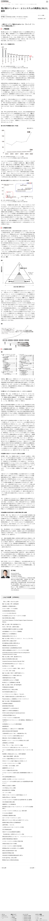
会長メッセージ (14, 915)
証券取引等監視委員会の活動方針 (10, 838)
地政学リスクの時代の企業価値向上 (10, 710)
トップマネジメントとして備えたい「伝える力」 (13, 694)
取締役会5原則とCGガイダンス (9, 636)
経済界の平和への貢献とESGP (9, 640)
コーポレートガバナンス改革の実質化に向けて (13, 735)
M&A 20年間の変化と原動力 (8, 618)
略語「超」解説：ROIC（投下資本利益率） (12, 684)
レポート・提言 (39, 918)
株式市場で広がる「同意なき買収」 (10, 689)
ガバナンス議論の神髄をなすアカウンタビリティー (14, 758)
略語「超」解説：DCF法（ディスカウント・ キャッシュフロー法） (17, 638)
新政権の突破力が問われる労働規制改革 (11, 822)
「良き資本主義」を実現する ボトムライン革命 (13, 834)
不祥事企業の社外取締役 (8, 687)
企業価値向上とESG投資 (8, 742)
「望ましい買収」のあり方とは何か (10, 601)
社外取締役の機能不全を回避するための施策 (12, 629)
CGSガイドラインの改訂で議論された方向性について (14, 761)
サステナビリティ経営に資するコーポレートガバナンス (15, 747)
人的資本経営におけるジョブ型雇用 (10, 680)
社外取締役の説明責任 (7, 703)
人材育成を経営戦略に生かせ (9, 715)
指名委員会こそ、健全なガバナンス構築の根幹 (13, 728)
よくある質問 (14, 918)
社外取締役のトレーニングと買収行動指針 (12, 724)
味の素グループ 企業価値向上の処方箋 (11, 682)
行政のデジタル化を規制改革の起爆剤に (11, 831)
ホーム (3, 4)
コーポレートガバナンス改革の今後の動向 (12, 846)
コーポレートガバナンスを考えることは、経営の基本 (14, 810)
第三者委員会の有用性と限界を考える (11, 643)
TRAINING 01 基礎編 (27, 915)
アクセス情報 (14, 920)
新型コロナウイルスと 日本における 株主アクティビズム (15, 820)
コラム (13, 4)
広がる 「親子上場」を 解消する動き (10, 626)
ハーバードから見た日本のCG (9, 613)
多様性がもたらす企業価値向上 (9, 633)
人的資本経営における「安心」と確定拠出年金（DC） (14, 733)
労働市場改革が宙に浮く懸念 (9, 677)
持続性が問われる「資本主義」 (9, 797)
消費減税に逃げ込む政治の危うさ (10, 645)
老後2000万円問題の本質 (8, 853)
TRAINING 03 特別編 (27, 918)
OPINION (16, 4)
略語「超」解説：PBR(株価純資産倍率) (11, 701)
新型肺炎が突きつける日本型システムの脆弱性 (13, 848)
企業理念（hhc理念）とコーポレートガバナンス (13, 779)
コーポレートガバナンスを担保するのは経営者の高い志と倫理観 (17, 799)
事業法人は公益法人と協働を (9, 785)
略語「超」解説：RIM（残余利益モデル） (12, 624)
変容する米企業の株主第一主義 (9, 850)
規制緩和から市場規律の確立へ (9, 606)
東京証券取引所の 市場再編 (8, 790)
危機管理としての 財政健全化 (9, 804)
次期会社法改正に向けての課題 (9, 843)
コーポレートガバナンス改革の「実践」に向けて (13, 668)
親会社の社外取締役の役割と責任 (10, 659)
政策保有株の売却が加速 (8, 705)
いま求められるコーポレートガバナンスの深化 (13, 827)
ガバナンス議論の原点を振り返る (10, 770)
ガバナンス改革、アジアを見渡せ (10, 608)
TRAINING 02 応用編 (27, 917)
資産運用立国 (5, 726)
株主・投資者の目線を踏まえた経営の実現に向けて (14, 696)
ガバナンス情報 (7, 4)
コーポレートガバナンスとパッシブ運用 (11, 763)
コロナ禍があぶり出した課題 (9, 787)
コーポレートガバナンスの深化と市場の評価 (12, 841)
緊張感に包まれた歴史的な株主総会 (10, 860)
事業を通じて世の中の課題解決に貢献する (12, 738)
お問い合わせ (4, 915)
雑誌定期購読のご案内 (42, 18)
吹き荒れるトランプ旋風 (8, 666)
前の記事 (4, 867)
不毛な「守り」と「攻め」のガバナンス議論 (12, 745)
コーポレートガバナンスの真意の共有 (11, 717)
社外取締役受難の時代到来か (9, 610)
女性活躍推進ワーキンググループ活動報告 (12, 631)
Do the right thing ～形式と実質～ (9, 857)
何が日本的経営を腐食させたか (9, 691)
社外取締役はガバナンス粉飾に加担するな (12, 675)
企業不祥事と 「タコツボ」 (8, 824)
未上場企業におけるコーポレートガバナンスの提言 (14, 615)
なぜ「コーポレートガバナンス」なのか (11, 817)
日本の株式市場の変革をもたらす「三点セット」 (13, 663)
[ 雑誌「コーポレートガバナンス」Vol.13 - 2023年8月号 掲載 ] (13, 18)
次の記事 (32, 867)
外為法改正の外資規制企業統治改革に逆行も (12, 855)
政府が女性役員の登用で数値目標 (10, 731)
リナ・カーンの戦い (7, 792)
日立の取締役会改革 (7, 829)
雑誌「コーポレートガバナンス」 (42, 920)
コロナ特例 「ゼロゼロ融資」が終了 (10, 765)
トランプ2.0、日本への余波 (8, 670)
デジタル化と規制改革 (7, 813)
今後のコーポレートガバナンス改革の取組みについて (14, 794)
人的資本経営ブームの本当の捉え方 (10, 708)
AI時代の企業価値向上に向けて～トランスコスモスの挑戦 (15, 650)
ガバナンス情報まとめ (40, 915)
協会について (13, 914)
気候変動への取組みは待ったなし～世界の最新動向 (14, 753)
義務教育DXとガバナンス (8, 768)
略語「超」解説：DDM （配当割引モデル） (12, 656)
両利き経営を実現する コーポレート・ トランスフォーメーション (17, 836)
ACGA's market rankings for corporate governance (13, 712)
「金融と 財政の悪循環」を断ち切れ (10, 756)
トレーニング (25, 914)
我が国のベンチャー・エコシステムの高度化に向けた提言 (15, 740)
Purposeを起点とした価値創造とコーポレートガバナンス (15, 698)
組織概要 (13, 917)
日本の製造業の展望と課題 (8, 802)
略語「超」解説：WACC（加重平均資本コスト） (13, 673)
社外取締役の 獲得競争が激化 (9, 815)
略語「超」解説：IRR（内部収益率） (10, 603)
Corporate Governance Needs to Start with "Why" (13, 661)
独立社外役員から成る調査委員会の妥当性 (12, 647)
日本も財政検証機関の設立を (9, 776)
